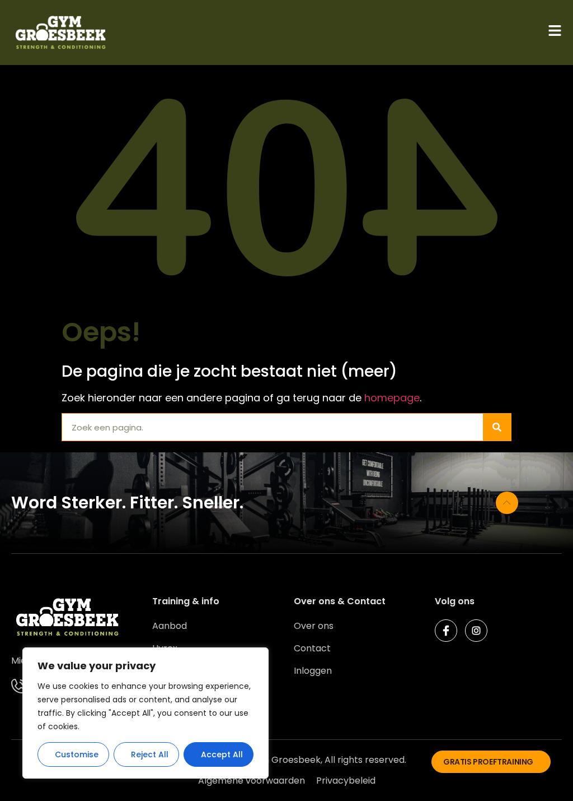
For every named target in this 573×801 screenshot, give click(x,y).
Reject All (149, 754)
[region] (145, 713)
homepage (392, 398)
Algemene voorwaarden (251, 780)
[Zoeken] (497, 427)
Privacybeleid (345, 780)
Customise (76, 754)
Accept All (222, 754)
